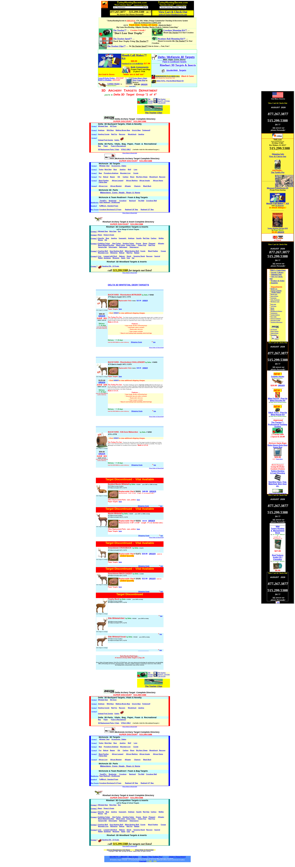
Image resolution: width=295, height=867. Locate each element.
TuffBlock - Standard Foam (108, 206)
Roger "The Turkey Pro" (152, 857)
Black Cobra (120, 245)
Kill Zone (113, 126)
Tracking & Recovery (276, 322)
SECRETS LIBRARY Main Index (123, 857)
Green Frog (142, 245)
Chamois (137, 186)
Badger (136, 253)
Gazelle (139, 238)
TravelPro (103, 201)
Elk (119, 177)
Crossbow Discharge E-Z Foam (110, 209)
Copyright (142, 861)
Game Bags (132, 86)
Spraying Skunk (139, 256)
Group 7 (94, 266)
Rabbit (100, 258)
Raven (145, 243)
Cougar (163, 251)
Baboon (122, 256)
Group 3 (94, 134)
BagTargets (95, 209)
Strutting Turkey (128, 243)
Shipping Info (278, 154)
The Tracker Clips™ (116, 46)
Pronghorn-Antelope (111, 173)
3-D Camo (273, 306)
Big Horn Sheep (142, 177)
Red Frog (151, 245)
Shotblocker (95, 202)
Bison (132, 177)
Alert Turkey (116, 243)
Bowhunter (113, 201)
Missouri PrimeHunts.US (277, 188)
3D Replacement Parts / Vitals (108, 149)
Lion (99, 256)
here (120, 309)
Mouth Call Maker (274, 203)
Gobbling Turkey (104, 243)
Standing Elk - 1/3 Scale (110, 266)
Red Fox (114, 134)
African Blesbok (116, 186)
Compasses (274, 313)
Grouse (138, 243)
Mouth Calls (274, 294)
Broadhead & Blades (276, 311)
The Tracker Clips (153, 113)
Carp (128, 258)
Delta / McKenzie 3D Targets (176, 57)
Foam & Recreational (118, 146)
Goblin (116, 140)
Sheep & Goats (108, 235)
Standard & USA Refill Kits (132, 64)
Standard (94, 206)
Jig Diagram (279, 205)
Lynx (135, 169)
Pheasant (152, 243)
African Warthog (132, 180)
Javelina (141, 134)
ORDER (145, 301)
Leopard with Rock (110, 256)
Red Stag (146, 238)
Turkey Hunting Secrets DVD (278, 228)
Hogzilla (101, 238)
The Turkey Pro (277, 172)
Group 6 (94, 186)
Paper (106, 146)
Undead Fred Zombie (105, 140)
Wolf (129, 169)
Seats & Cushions (276, 318)
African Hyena (158, 180)
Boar (115, 169)
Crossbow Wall (151, 201)
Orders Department (177, 857)
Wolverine (113, 253)
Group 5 (94, 180)
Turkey (101, 169)
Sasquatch (123, 238)
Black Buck (147, 186)
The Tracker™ (119, 30)
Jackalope (107, 258)
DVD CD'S (273, 304)
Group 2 (94, 130)
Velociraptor (113, 247)
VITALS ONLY (126, 149)
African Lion (103, 186)
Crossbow (122, 201)
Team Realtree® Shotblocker (109, 202)
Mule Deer (108, 169)
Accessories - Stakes (118, 166)
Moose (100, 240)
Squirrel (157, 256)
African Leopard (117, 180)
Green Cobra (130, 245)
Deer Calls (274, 316)
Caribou (125, 177)
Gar (133, 258)
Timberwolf (146, 130)
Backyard (132, 201)
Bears (100, 235)
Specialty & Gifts (275, 320)
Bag (99, 146)
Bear (100, 173)
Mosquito (116, 258)
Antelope (101, 130)
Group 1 (94, 126)
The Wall (141, 201)
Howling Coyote (103, 134)
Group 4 (94, 138)
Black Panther (104, 180)
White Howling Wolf (132, 251)
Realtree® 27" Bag (147, 209)
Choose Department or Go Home (118, 850)
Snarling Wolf (103, 251)
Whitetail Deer (103, 126)
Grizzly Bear (136, 130)
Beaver (112, 177)
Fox (100, 177)
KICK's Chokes (105, 80)
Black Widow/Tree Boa (106, 245)
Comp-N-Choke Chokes (106, 78)
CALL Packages (275, 299)
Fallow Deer (103, 182)
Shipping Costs (136, 342)
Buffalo (161, 238)
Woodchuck (132, 134)
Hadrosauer (123, 247)
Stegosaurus (134, 247)
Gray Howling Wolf (116, 251)
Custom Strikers (275, 315)
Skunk (129, 256)
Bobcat (105, 177)
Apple (123, 258)
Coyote (135, 173)
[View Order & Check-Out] (129, 153)
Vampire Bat (102, 247)
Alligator (128, 186)
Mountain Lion (125, 173)
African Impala (144, 180)
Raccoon (122, 134)
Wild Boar (110, 130)
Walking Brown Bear (123, 130)
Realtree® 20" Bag (131, 209)
